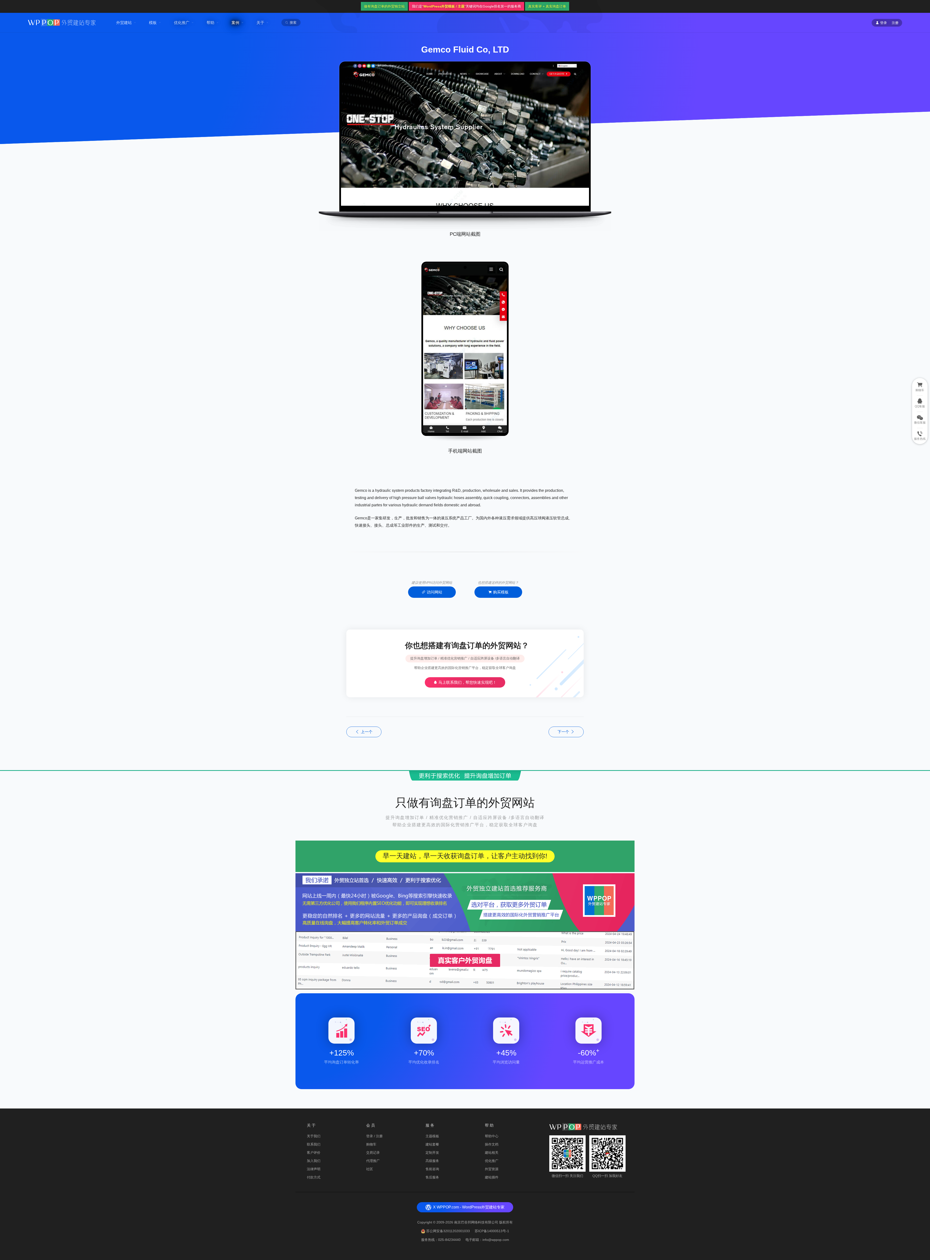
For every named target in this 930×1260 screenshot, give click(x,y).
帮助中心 (491, 1136)
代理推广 (373, 1161)
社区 (369, 1169)
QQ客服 (920, 406)
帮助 (210, 23)
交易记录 (373, 1152)
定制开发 (432, 1152)
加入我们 (313, 1161)
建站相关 (491, 1152)
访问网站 (434, 592)
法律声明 (313, 1169)
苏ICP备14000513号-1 (492, 1231)
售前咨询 (432, 1169)
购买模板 (501, 592)
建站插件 (491, 1177)
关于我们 (313, 1136)
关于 (260, 23)
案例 (235, 23)
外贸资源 (491, 1169)
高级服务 (432, 1161)
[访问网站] (465, 145)
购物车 (371, 1144)
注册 (895, 23)
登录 (369, 1136)
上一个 (366, 732)
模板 (153, 23)
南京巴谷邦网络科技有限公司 (476, 1222)
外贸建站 (124, 23)
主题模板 (432, 1136)
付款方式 (313, 1177)
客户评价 (313, 1152)
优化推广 (181, 23)
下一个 (563, 732)
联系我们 (313, 1144)
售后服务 (432, 1177)
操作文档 (491, 1144)
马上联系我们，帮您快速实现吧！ (466, 682)
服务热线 (920, 438)
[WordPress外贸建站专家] (62, 22)
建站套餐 (432, 1144)
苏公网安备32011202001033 (448, 1231)
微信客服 (920, 422)
